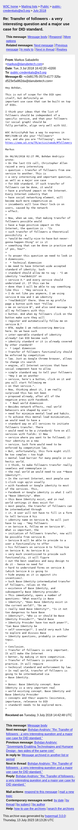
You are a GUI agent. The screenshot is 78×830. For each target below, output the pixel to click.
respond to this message (41, 791)
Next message (43, 45)
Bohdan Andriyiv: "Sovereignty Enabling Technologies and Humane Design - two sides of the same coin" (39, 747)
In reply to (27, 49)
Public (45, 6)
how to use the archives (30, 808)
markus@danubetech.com (24, 64)
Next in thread (45, 49)
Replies (62, 49)
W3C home (10, 6)
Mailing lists (29, 6)
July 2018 (39, 10)
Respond (55, 36)
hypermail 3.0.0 (55, 816)
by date (59, 800)
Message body (37, 36)
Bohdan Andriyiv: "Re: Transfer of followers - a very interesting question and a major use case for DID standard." (39, 734)
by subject (23, 804)
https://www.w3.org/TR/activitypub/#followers (38, 142)
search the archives (61, 808)
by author (39, 804)
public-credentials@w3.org (28, 72)
